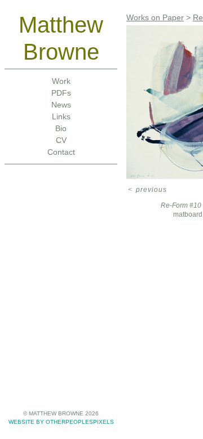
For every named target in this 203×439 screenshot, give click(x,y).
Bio (61, 128)
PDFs (61, 92)
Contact (61, 151)
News (61, 104)
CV (61, 140)
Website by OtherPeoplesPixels (61, 422)
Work (61, 81)
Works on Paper (155, 17)
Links (61, 116)
